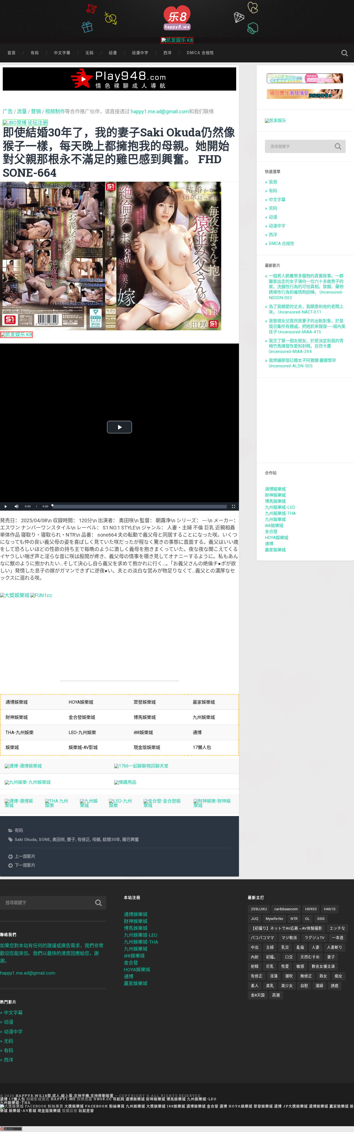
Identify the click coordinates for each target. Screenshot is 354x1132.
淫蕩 (274, 976)
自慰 (304, 985)
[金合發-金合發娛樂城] (164, 805)
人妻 (315, 947)
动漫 (113, 52)
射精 (255, 966)
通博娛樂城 (275, 489)
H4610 (329, 909)
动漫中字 (140, 52)
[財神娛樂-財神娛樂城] (214, 805)
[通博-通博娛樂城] (23, 766)
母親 (96, 839)
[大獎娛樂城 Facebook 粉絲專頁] (31, 1106)
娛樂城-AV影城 (23, 1110)
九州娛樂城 (275, 519)
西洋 (167, 52)
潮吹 (289, 976)
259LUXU (259, 909)
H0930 (311, 909)
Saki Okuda (26, 839)
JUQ (254, 918)
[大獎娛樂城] (14, 595)
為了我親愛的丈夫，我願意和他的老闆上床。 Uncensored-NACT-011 (306, 309)
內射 (255, 957)
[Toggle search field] (344, 53)
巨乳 (270, 966)
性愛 (285, 966)
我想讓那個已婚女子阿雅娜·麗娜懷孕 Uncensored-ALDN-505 (302, 363)
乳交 (285, 947)
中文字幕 (62, 52)
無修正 (306, 976)
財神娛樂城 (275, 495)
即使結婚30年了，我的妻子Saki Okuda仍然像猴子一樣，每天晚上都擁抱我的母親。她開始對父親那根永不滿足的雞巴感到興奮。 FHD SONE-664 (119, 152)
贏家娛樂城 (275, 549)
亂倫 (300, 947)
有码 (35, 52)
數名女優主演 (323, 966)
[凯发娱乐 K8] (177, 40)
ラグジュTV (314, 937)
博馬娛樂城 (275, 501)
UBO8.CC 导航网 (108, 1099)
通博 (269, 543)
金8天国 (258, 995)
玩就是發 (86, 1110)
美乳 (270, 985)
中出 (255, 947)
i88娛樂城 (274, 525)
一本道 (337, 937)
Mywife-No (274, 918)
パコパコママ (262, 937)
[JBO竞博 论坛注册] (25, 123)
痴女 (338, 976)
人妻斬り (334, 947)
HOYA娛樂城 (276, 537)
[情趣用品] (125, 782)
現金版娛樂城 (49, 1110)
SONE (44, 839)
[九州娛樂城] (89, 805)
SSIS (321, 918)
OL (307, 918)
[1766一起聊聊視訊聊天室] (141, 766)
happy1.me (63, 1099)
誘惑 (335, 985)
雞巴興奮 (130, 839)
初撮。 (272, 957)
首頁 (11, 52)
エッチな (337, 928)
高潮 (276, 995)
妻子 (71, 839)
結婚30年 (111, 839)
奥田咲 (58, 839)
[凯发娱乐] (275, 120)
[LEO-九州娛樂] (121, 805)
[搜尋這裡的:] (305, 146)
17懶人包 (17, 1099)
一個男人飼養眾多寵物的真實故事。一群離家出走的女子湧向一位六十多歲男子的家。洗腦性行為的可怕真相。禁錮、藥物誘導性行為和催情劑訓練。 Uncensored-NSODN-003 (306, 286)
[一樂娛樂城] (41, 595)
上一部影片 (25, 856)
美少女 (287, 985)
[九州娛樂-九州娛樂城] (28, 782)
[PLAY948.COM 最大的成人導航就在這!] (119, 88)
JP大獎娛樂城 (295, 1106)
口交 (289, 957)
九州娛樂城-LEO (280, 507)
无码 (89, 52)
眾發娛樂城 (263, 1106)
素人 (255, 985)
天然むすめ (310, 957)
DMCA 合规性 (200, 52)
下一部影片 (25, 865)
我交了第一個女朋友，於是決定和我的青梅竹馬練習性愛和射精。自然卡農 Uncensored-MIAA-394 (306, 346)
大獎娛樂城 (156, 1106)
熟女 (323, 976)
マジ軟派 (289, 937)
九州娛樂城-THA (280, 513)
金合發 (271, 531)
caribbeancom (286, 909)
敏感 (300, 966)
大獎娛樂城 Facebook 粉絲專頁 (94, 1106)
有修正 (83, 839)
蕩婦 (319, 985)
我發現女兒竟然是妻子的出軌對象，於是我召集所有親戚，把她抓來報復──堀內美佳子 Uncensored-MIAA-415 (307, 326)
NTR (294, 918)
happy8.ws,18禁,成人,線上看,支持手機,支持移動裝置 (64, 1095)
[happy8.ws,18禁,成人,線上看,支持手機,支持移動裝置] (176, 17)
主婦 (270, 947)
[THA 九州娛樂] (57, 805)
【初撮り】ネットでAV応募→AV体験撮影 (286, 928)
